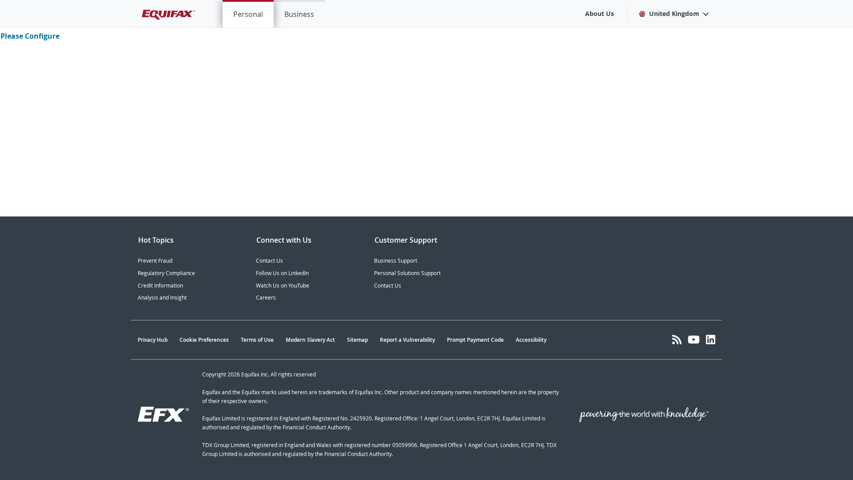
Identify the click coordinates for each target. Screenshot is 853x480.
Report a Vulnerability (407, 340)
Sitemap (357, 340)
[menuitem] (248, 14)
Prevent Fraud (155, 260)
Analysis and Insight (162, 297)
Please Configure (30, 36)
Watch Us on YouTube (282, 285)
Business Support (395, 260)
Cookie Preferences (204, 340)
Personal (248, 14)
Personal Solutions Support (407, 273)
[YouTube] (694, 339)
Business (299, 14)
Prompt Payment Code (475, 340)
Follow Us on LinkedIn (282, 273)
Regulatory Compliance (166, 273)
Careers (266, 297)
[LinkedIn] (710, 339)
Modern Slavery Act (310, 340)
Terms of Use (257, 340)
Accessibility (531, 340)
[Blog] (677, 339)
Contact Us (269, 260)
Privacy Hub (152, 340)
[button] (673, 14)
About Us (599, 13)
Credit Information (160, 285)
